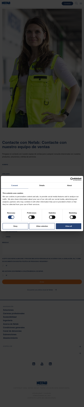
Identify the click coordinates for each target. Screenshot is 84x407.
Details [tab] (42, 185)
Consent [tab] (14, 185)
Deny (15, 226)
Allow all (68, 226)
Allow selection (42, 226)
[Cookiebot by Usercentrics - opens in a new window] (71, 179)
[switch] (32, 217)
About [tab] (69, 185)
